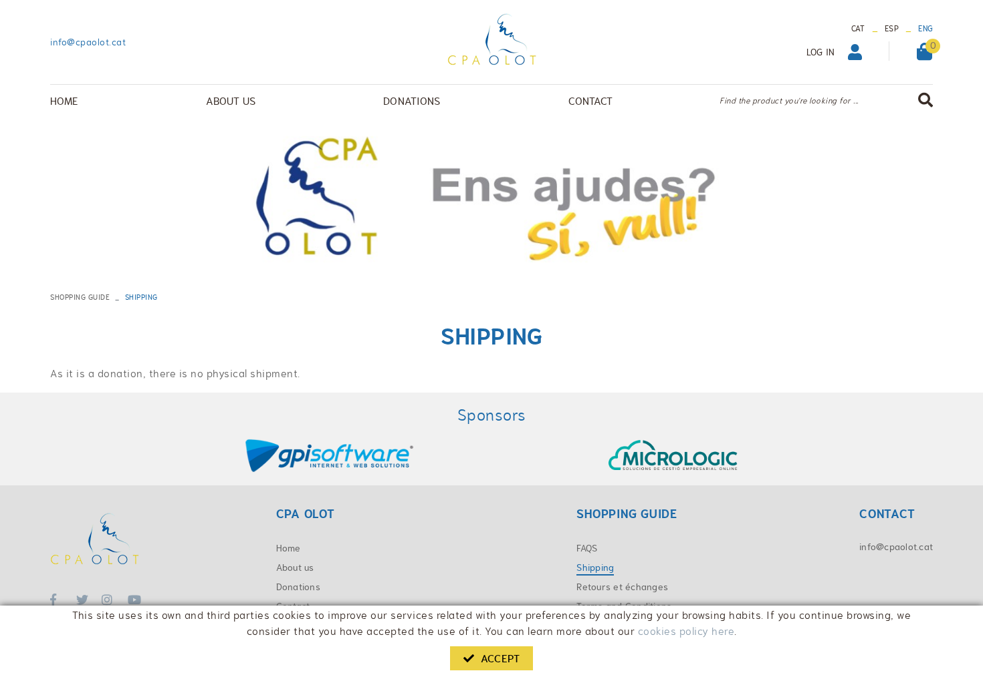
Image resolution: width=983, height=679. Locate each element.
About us (295, 567)
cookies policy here (686, 631)
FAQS (586, 548)
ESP (892, 29)
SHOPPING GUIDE (80, 297)
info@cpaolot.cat (88, 42)
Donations (298, 587)
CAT (858, 29)
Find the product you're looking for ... (789, 100)
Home (288, 548)
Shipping (595, 567)
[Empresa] (491, 39)
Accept (500, 658)
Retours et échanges (622, 587)
